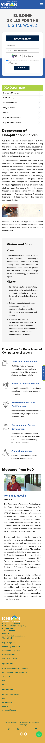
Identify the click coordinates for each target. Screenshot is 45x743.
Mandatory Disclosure (11, 647)
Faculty (6, 113)
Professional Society (10, 694)
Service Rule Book (9, 658)
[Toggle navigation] (41, 4)
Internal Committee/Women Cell (15, 672)
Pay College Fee (9, 643)
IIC (3, 684)
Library (5, 706)
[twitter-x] (27, 729)
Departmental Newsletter (12, 123)
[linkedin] (18, 729)
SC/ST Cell (6, 676)
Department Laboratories (12, 117)
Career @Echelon (9, 710)
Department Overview (11, 93)
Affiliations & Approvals (12, 650)
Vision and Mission (10, 103)
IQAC (4, 680)
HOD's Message (9, 98)
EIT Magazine (7, 702)
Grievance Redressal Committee (15, 668)
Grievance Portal (9, 655)
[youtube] (36, 729)
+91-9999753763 (8, 631)
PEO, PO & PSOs (9, 108)
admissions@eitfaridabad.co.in (13, 636)
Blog (4, 698)
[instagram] (9, 729)
